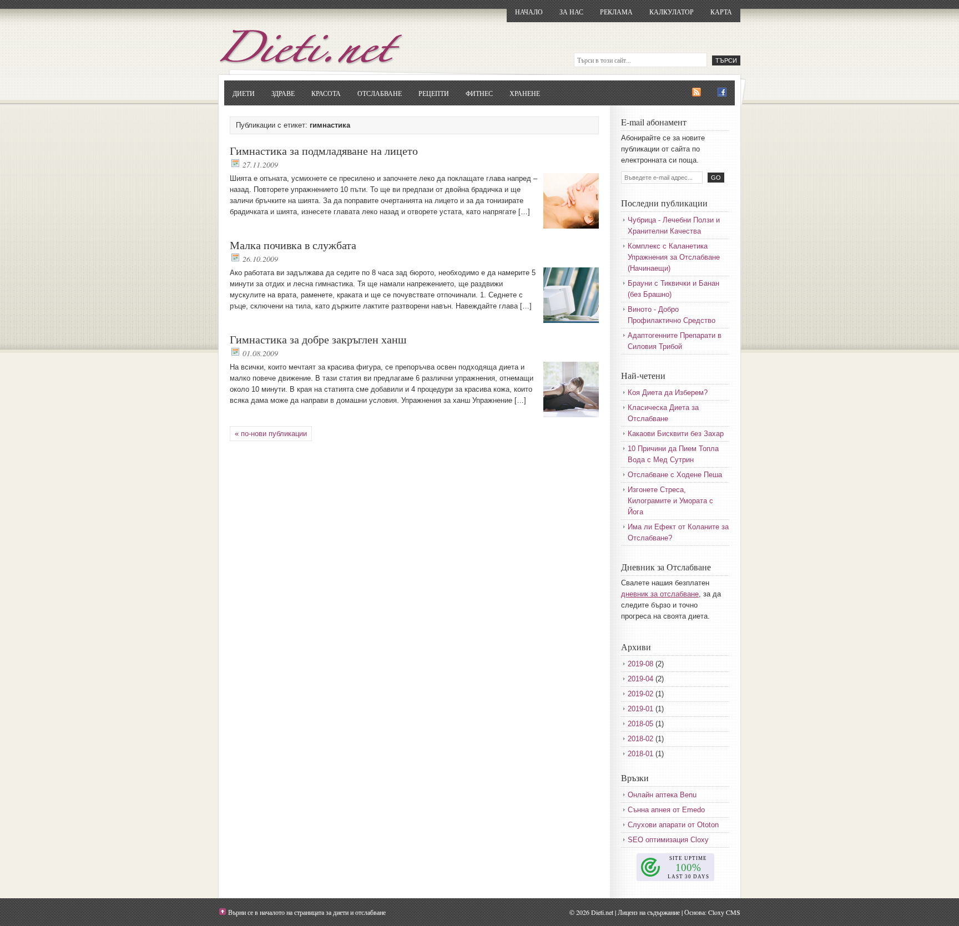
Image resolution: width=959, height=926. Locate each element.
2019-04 (640, 679)
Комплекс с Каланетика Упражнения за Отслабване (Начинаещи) (674, 257)
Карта (721, 11)
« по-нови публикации (271, 433)
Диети (244, 93)
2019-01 (640, 709)
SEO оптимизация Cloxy (668, 840)
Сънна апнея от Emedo (666, 810)
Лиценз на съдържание (649, 912)
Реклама (616, 11)
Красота (326, 93)
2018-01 (640, 754)
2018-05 (640, 724)
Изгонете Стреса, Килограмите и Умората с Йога (670, 500)
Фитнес (479, 93)
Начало (529, 11)
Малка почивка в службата (293, 244)
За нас (571, 11)
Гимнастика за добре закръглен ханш (318, 339)
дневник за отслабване (660, 594)
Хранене (524, 93)
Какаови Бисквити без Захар (676, 433)
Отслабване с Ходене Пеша (675, 474)
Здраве (283, 93)
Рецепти (433, 93)
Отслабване (379, 93)
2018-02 (640, 739)
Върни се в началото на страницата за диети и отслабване (307, 912)
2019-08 (640, 664)
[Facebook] (722, 92)
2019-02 (640, 694)
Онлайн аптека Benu (662, 795)
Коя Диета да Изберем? (668, 392)
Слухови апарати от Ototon (673, 825)
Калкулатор (671, 11)
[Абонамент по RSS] (696, 92)
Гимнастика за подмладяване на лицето (324, 150)
